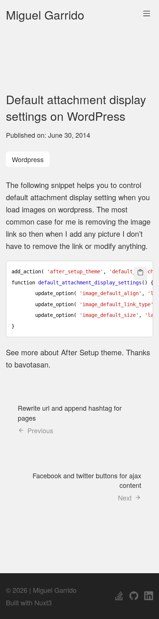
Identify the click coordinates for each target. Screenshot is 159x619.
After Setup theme (91, 352)
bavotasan (31, 364)
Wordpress (28, 159)
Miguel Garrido (45, 14)
